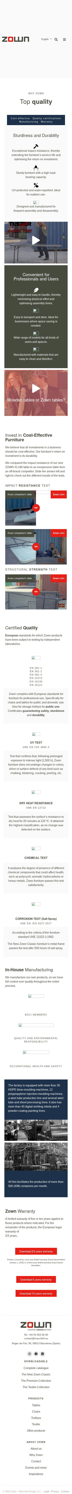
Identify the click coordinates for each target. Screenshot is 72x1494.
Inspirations (36, 1473)
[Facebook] (36, 1354)
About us (36, 1448)
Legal (46, 1491)
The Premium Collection (36, 1380)
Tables (36, 1405)
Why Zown (36, 1454)
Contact (36, 1461)
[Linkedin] (42, 1354)
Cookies (65, 1491)
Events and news (36, 1467)
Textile (36, 1424)
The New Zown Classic (36, 1374)
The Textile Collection (36, 1387)
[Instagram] (29, 1354)
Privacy (55, 1491)
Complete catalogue (36, 1368)
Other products (36, 1430)
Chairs (36, 1411)
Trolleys (36, 1417)
